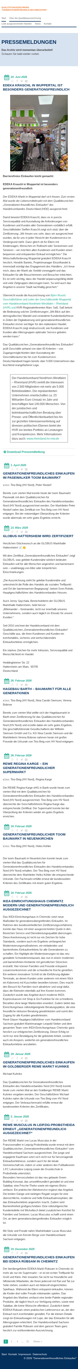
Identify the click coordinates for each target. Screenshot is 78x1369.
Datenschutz (40, 1354)
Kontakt (47, 24)
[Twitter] (22, 81)
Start (3, 18)
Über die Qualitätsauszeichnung (25, 18)
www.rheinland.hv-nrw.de (43, 438)
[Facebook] (17, 81)
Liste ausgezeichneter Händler (16, 24)
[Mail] (26, 81)
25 (27, 1341)
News (38, 24)
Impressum (24, 1354)
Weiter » (37, 1341)
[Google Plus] (13, 81)
